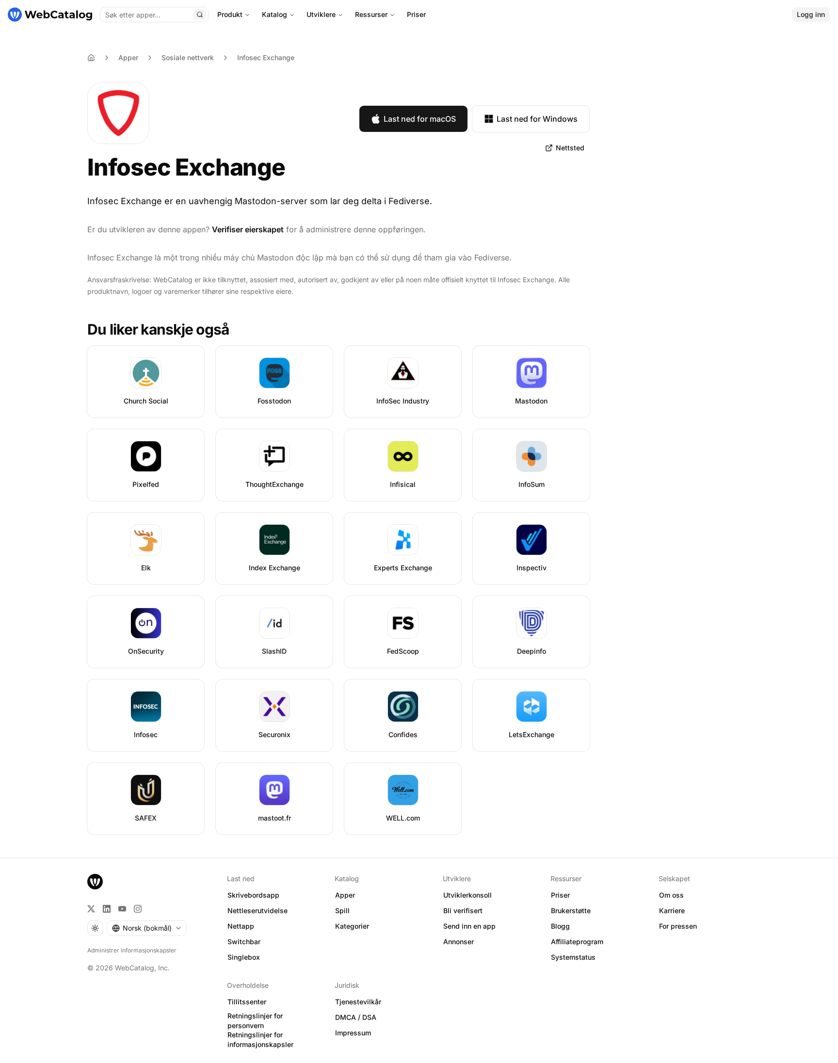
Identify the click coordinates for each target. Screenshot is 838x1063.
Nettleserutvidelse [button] (257, 910)
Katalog (274, 14)
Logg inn (811, 14)
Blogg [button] (560, 926)
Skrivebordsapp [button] (253, 895)
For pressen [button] (678, 926)
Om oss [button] (671, 895)
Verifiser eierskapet (248, 229)
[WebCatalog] (95, 881)
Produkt (229, 14)
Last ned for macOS (420, 119)
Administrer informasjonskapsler (132, 950)
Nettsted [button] (570, 148)
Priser (416, 14)
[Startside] (50, 14)
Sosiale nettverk (187, 57)
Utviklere (321, 14)
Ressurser (371, 14)
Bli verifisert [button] (463, 910)
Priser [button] (560, 895)
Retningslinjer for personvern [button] (255, 1021)
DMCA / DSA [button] (355, 1017)
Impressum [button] (353, 1033)
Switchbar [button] (243, 941)
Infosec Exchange (265, 57)
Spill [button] (342, 910)
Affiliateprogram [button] (577, 941)
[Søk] (200, 14)
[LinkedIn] (107, 909)
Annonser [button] (458, 941)
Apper (128, 57)
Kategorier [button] (352, 926)
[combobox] (147, 928)
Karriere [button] (672, 910)
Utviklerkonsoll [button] (467, 895)
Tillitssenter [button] (246, 1002)
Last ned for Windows (537, 119)
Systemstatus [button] (573, 957)
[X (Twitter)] (91, 909)
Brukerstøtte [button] (571, 910)
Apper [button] (345, 895)
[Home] (91, 58)
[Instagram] (138, 909)
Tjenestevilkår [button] (358, 1002)
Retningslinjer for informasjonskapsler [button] (260, 1039)
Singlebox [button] (243, 957)
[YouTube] (122, 909)
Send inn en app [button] (469, 926)
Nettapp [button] (240, 926)
